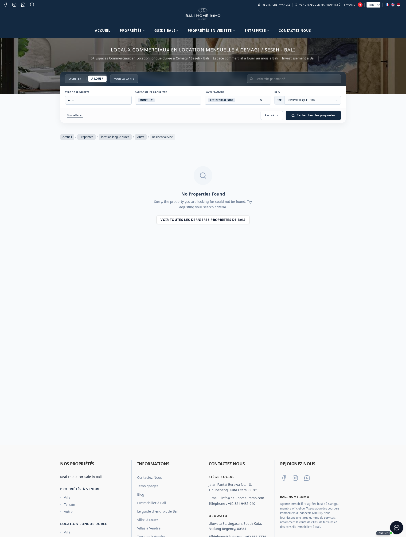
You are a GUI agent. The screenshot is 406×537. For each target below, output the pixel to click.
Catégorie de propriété (151, 92)
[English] (393, 5)
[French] (387, 5)
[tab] (75, 79)
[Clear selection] (261, 100)
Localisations (214, 92)
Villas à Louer (147, 519)
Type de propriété (77, 92)
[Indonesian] (398, 5)
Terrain (69, 504)
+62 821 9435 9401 (242, 503)
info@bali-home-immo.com (242, 498)
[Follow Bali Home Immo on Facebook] (283, 478)
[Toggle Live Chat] (396, 527)
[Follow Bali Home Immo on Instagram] (295, 478)
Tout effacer (75, 115)
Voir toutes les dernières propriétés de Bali (202, 219)
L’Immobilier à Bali (151, 503)
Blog (140, 494)
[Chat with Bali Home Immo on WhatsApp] (307, 478)
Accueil (102, 30)
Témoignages (147, 486)
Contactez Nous (295, 30)
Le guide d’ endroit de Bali (158, 511)
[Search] (32, 4)
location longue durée (115, 137)
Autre (140, 137)
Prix (277, 92)
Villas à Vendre (148, 528)
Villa (67, 497)
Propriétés (86, 137)
